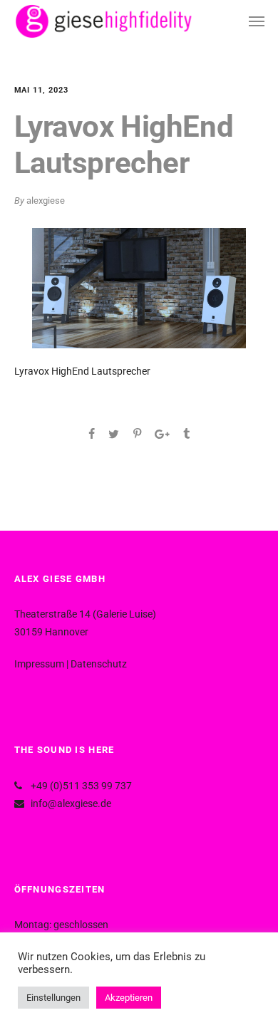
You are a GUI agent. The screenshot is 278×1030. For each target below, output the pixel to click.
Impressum (39, 664)
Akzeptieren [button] (129, 997)
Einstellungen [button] (53, 997)
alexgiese (45, 200)
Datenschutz (99, 664)
